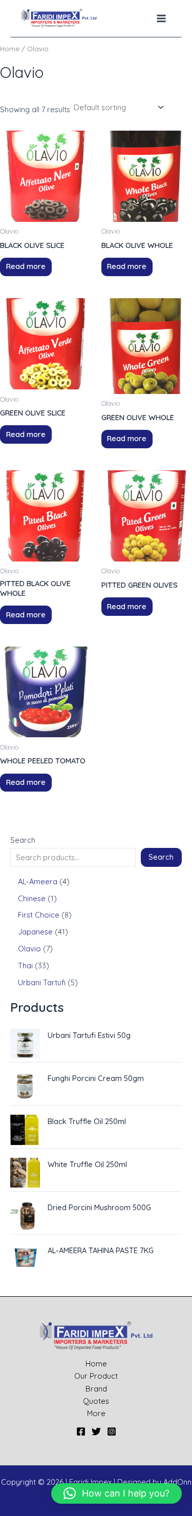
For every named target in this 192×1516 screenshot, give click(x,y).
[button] (116, 1493)
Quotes (96, 1401)
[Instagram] (111, 1431)
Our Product (96, 1376)
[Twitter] (96, 1431)
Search (22, 840)
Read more (26, 266)
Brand (96, 1389)
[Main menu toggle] (161, 18)
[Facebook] (81, 1431)
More (96, 1413)
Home (9, 49)
